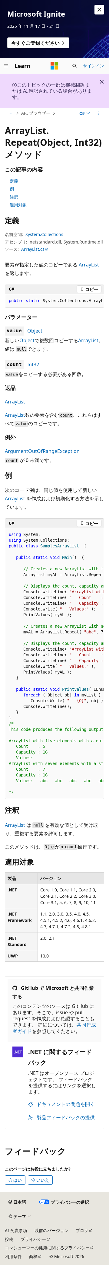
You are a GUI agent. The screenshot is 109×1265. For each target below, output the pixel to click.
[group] (54, 300)
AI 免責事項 (16, 1230)
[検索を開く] (74, 65)
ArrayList (89, 264)
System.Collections (44, 234)
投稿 (9, 1239)
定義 (14, 181)
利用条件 (13, 1256)
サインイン (93, 66)
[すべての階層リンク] (10, 113)
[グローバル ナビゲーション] (6, 65)
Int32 (33, 364)
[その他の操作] (99, 113)
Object (34, 330)
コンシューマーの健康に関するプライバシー (47, 1248)
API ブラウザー (35, 113)
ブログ (82, 1230)
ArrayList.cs (33, 249)
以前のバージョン (51, 1230)
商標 (33, 1256)
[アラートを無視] (99, 9)
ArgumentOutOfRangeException (42, 451)
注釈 (14, 197)
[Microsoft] (54, 66)
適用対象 (18, 205)
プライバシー (33, 1239)
